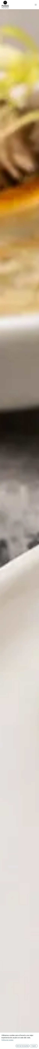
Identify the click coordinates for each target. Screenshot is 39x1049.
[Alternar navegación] (36, 5)
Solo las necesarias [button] (22, 1046)
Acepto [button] (33, 1046)
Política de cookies (7, 1040)
